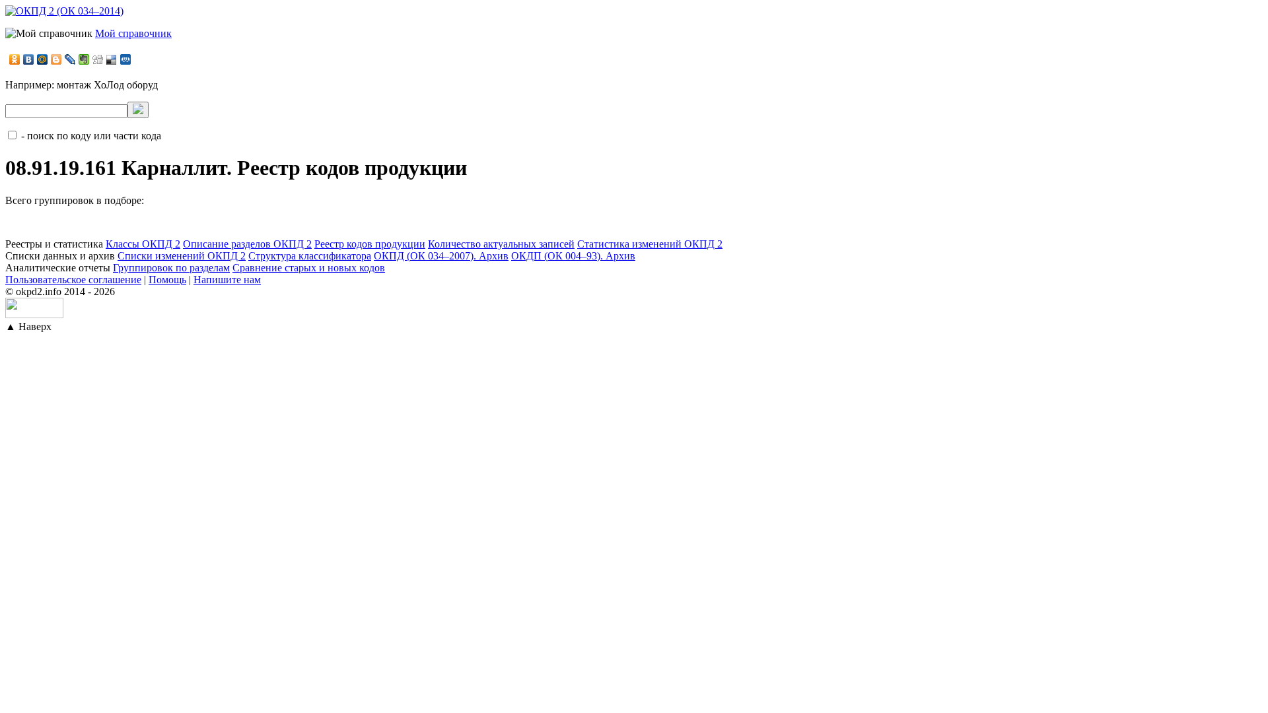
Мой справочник (133, 33)
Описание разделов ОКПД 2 (247, 244)
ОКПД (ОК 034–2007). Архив (441, 255)
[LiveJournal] (70, 59)
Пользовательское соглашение (73, 279)
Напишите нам (227, 279)
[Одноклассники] (15, 59)
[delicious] (112, 59)
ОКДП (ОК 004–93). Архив (573, 255)
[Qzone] (126, 59)
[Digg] (98, 59)
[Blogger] (56, 59)
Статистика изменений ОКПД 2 (649, 244)
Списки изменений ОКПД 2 (182, 255)
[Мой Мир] (43, 59)
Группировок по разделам (171, 267)
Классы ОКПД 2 (143, 244)
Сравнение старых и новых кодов (308, 267)
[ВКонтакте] (29, 59)
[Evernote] (84, 59)
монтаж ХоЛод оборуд (107, 84)
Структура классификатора (309, 255)
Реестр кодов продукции (369, 244)
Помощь (167, 279)
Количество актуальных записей (501, 244)
